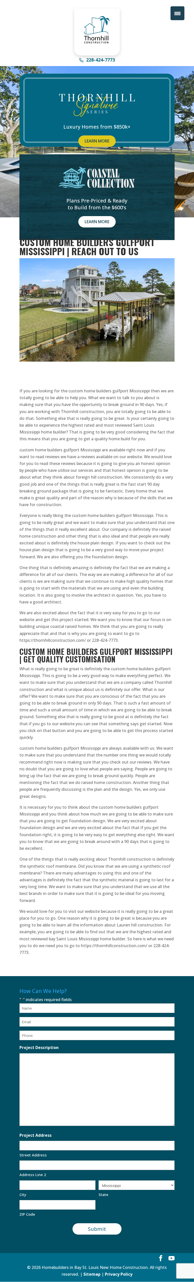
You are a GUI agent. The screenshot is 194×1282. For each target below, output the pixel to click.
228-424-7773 (100, 60)
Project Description (39, 1047)
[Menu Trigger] (177, 13)
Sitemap (92, 1274)
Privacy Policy (118, 1274)
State (103, 1194)
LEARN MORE (97, 141)
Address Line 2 (32, 1174)
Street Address (33, 1154)
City (22, 1194)
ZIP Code (27, 1214)
